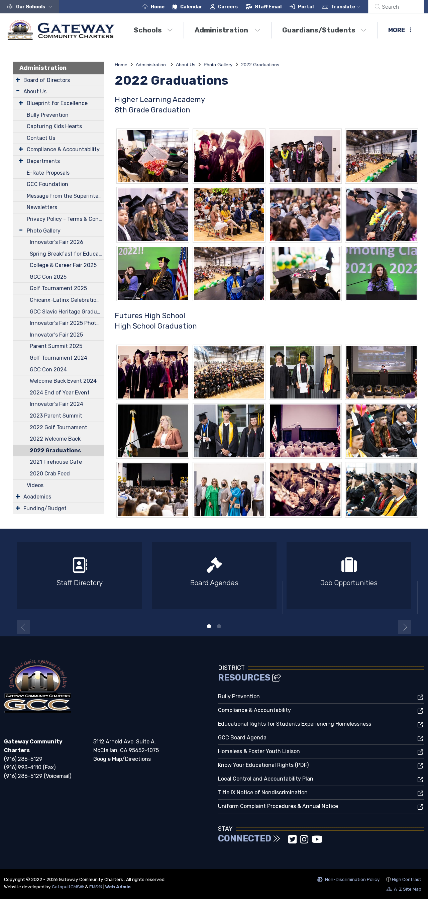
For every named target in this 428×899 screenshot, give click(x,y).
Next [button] (404, 627)
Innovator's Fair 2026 (56, 242)
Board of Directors (46, 80)
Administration (222, 30)
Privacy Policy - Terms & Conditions (65, 219)
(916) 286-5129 (23, 759)
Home (158, 7)
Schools (148, 30)
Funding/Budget (45, 508)
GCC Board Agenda (242, 737)
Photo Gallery (44, 231)
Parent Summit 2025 (56, 346)
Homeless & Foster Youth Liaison (259, 751)
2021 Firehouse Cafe (56, 462)
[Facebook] (285, 841)
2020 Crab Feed (50, 473)
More (396, 30)
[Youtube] (317, 841)
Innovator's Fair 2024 (56, 404)
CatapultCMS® (68, 886)
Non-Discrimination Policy (348, 880)
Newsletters (42, 207)
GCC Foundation (47, 184)
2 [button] (219, 626)
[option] (79, 578)
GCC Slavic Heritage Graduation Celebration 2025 (67, 311)
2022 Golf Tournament (58, 427)
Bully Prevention (48, 115)
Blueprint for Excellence (57, 103)
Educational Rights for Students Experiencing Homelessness (294, 724)
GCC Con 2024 (48, 369)
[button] (35, 7)
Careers (228, 7)
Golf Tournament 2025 (58, 288)
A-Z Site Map (404, 890)
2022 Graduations (55, 450)
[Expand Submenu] (17, 79)
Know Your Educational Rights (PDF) (263, 765)
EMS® (95, 886)
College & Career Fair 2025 (63, 265)
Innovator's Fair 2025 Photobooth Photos (67, 323)
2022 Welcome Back (55, 439)
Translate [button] (343, 7)
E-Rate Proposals (48, 173)
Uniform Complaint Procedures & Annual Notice (278, 806)
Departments (43, 161)
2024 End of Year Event (60, 392)
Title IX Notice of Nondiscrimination (263, 792)
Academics (37, 496)
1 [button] (209, 626)
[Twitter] (293, 841)
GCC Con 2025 (48, 277)
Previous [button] (23, 627)
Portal (306, 7)
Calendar (191, 7)
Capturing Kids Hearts (54, 126)
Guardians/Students (318, 30)
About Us (34, 91)
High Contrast (406, 879)
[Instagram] (305, 841)
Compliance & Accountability (63, 149)
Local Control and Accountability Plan (265, 779)
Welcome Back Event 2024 (63, 381)
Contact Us (41, 138)
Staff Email (268, 7)
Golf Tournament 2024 (58, 358)
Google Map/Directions (122, 759)
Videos (35, 485)
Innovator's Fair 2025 (56, 335)
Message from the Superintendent (65, 196)
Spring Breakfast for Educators (67, 254)
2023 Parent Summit (56, 416)
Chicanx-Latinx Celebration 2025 (67, 300)
